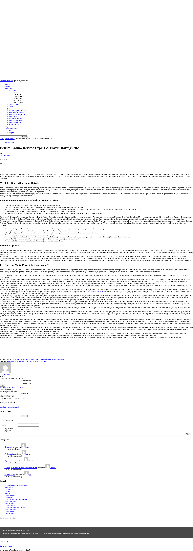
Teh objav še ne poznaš (17, 115)
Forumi (7, 86)
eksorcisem (8, 447)
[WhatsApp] (27, 167)
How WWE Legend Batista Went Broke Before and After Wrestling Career (37, 359)
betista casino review (99, 291)
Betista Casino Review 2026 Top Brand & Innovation (27, 361)
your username (26, 381)
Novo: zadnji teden (15, 123)
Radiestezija (8, 497)
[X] (11, 167)
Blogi (6, 127)
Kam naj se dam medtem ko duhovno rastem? (20, 468)
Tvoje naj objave (15, 125)
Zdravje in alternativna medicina (15, 507)
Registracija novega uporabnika (15, 499)
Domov (7, 84)
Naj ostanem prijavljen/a (8, 430)
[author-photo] (5, 372)
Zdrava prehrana (10, 505)
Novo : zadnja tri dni (16, 121)
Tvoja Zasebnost (6, 546)
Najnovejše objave (15, 119)
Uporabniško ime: (8, 420)
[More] (36, 167)
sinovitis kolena (9, 475)
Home (2, 139)
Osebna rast (8, 454)
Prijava (188, 434)
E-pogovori (8, 489)
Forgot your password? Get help (11, 387)
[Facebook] (3, 167)
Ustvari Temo (14, 104)
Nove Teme (13, 117)
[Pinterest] (19, 167)
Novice (7, 493)
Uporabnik (8, 88)
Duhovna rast (9, 487)
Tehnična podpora (10, 503)
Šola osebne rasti (10, 501)
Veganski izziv (9, 461)
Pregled (7, 108)
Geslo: (4, 425)
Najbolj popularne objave (18, 110)
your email (24, 394)
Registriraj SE (9, 133)
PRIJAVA (8, 131)
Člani (11, 106)
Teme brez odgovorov (16, 112)
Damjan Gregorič (6, 155)
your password (26, 383)
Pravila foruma (9, 495)
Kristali (7, 491)
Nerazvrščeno (10, 139)
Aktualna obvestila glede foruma (15, 485)
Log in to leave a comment (9, 407)
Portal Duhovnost (10, 129)
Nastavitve (12, 90)
